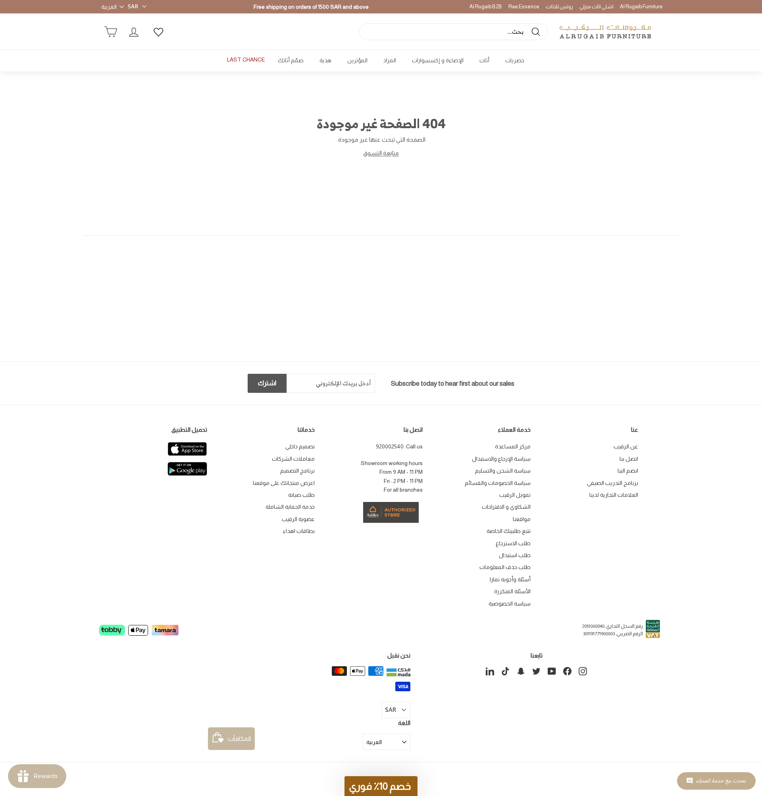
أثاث (484, 60)
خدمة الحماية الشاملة (290, 507)
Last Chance (246, 59)
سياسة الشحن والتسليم (503, 470)
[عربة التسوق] (110, 32)
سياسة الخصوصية (510, 603)
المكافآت (239, 738)
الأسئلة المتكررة (512, 591)
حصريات (514, 60)
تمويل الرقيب (515, 495)
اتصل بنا (629, 459)
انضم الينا (628, 470)
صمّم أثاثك (291, 60)
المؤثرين (357, 60)
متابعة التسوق (381, 153)
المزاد (389, 60)
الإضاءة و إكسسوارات (438, 60)
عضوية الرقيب (298, 519)
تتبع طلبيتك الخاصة (509, 531)
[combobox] (453, 32)
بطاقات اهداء (299, 531)
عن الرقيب (626, 446)
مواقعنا (522, 519)
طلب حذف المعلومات (505, 567)
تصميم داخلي (300, 446)
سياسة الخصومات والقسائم (498, 483)
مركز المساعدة (513, 446)
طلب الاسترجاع (513, 543)
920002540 (390, 446)
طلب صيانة (301, 495)
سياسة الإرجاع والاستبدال (501, 459)
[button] (381, 786)
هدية (325, 60)
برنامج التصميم (297, 470)
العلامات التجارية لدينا (613, 495)
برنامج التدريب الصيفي (612, 483)
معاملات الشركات (293, 459)
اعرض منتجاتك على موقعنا (284, 483)
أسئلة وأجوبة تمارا (510, 579)
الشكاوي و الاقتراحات (506, 507)
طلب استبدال (515, 555)
